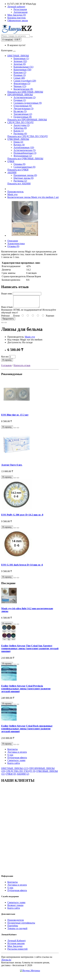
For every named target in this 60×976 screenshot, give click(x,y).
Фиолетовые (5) (22, 83)
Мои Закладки (14, 946)
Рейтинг (5, 315)
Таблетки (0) (20, 128)
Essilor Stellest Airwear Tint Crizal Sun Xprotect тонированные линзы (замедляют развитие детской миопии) (29, 648)
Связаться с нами (16, 760)
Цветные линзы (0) (24, 178)
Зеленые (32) (20, 61)
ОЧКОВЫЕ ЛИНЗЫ (18, 139)
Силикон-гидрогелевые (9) (28, 103)
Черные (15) (20, 86)
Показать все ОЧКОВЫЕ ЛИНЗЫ (25, 158)
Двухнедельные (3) (23, 108)
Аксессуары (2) (22, 125)
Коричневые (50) (22, 69)
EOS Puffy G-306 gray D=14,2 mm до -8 (22, 514)
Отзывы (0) (13, 246)
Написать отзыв (22, 365)
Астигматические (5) (25, 150)
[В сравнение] (5, 322)
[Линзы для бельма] (24, 235)
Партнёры (12, 925)
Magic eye (12, 194)
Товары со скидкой (17, 928)
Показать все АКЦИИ (19, 183)
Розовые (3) (20, 75)
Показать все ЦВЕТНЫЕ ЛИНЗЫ (25, 92)
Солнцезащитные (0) (24, 167)
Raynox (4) (19, 144)
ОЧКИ (10, 161)
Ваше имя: (6, 293)
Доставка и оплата (17, 752)
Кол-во (4, 356)
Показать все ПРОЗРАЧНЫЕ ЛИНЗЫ (27, 119)
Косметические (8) (23, 89)
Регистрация (20, 9)
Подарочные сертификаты (21, 922)
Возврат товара (15, 905)
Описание (12, 240)
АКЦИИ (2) (23, 774)
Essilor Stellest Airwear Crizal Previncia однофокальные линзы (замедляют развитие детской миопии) (26, 689)
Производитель (15, 191)
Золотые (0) (20, 64)
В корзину (7, 360)
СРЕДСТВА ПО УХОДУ (20, 122)
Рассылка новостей (17, 949)
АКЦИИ (11, 172)
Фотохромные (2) (23, 155)
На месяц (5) (20, 111)
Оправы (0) (19, 164)
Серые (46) (19, 78)
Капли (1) (19, 130)
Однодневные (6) (23, 105)
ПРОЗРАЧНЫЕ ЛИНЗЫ (20, 94)
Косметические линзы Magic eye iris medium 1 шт (33, 197)
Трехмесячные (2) (23, 114)
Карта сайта (13, 763)
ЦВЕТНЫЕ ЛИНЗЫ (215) (15, 768)
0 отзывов (6, 365)
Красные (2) (20, 72)
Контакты (12, 749)
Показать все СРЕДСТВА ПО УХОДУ (27, 136)
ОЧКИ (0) (11, 774)
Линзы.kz (6, 959)
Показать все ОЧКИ (17, 169)
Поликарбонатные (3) (25, 153)
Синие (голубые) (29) (25, 80)
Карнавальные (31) (23, 66)
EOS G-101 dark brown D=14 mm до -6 (22, 564)
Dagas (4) (18, 142)
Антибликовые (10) (24, 147)
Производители (15, 920)
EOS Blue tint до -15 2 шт (14, 414)
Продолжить (8, 319)
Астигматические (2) (25, 97)
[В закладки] (2, 322)
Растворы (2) (20, 180)
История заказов (16, 943)
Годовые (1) (20, 100)
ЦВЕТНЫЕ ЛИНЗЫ (18, 55)
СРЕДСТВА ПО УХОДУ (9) (21, 771)
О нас (10, 754)
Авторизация (20, 12)
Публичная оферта (17, 757)
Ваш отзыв (7, 307)
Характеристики (16, 243)
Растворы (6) (20, 133)
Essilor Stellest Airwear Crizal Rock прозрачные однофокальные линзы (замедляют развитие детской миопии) (26, 729)
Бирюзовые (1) (21, 58)
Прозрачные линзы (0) (25, 175)
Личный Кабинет (16, 940)
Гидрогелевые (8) (23, 117)
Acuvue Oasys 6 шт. (11, 465)
